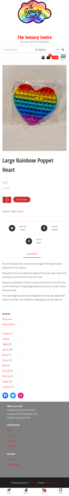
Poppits (20, 211)
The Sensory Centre (34, 37)
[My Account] (43, 57)
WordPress (32, 482)
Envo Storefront (51, 482)
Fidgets (14, 211)
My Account (7, 319)
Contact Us (11, 440)
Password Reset (8, 324)
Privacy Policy (12, 446)
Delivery (10, 435)
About (9, 430)
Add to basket (21, 199)
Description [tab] (32, 253)
